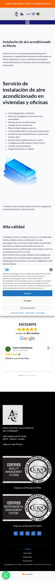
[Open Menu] (27, 22)
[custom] (16, 533)
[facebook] (21, 533)
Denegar (28, 300)
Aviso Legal (40, 313)
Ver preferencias (27, 308)
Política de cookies (17, 313)
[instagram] (27, 533)
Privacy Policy (30, 313)
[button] (51, 269)
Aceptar (27, 293)
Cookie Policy (27, 557)
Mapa (27, 549)
